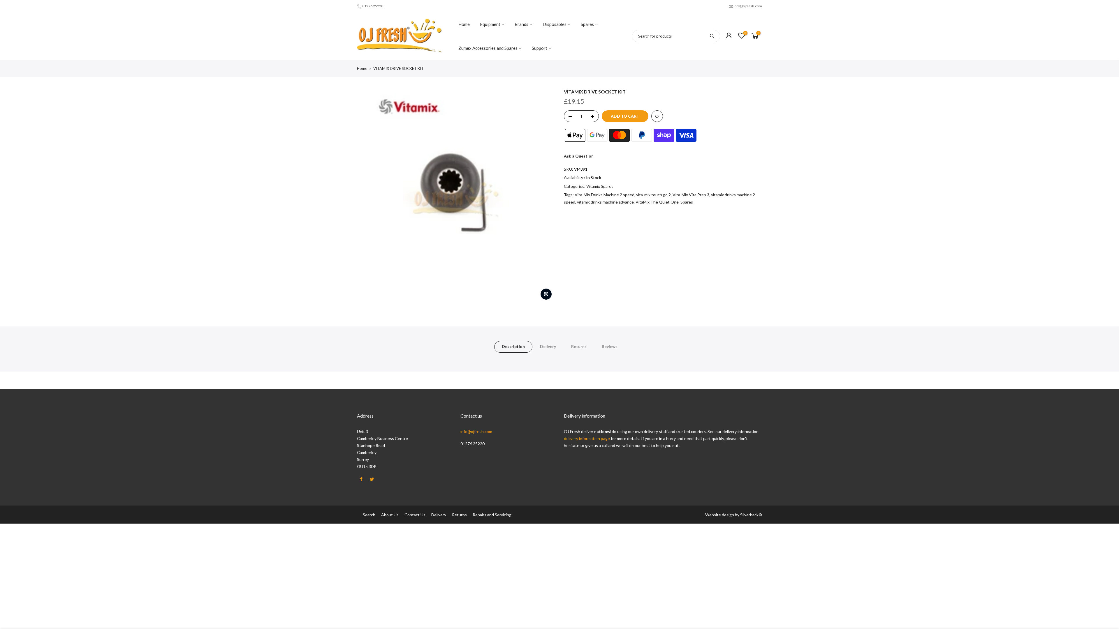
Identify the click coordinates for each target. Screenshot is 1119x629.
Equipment (490, 24)
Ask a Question (579, 155)
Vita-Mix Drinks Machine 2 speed (604, 194)
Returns (579, 346)
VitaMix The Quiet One (657, 201)
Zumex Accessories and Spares (488, 48)
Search (369, 514)
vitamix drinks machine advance (605, 201)
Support (539, 48)
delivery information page (587, 438)
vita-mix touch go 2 (653, 194)
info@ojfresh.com (748, 6)
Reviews (609, 346)
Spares (587, 24)
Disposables (554, 24)
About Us (390, 514)
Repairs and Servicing (492, 514)
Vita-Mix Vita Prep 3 (691, 194)
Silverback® (751, 514)
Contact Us (414, 514)
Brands (521, 24)
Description (513, 346)
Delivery (548, 346)
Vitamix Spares (599, 186)
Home (464, 24)
